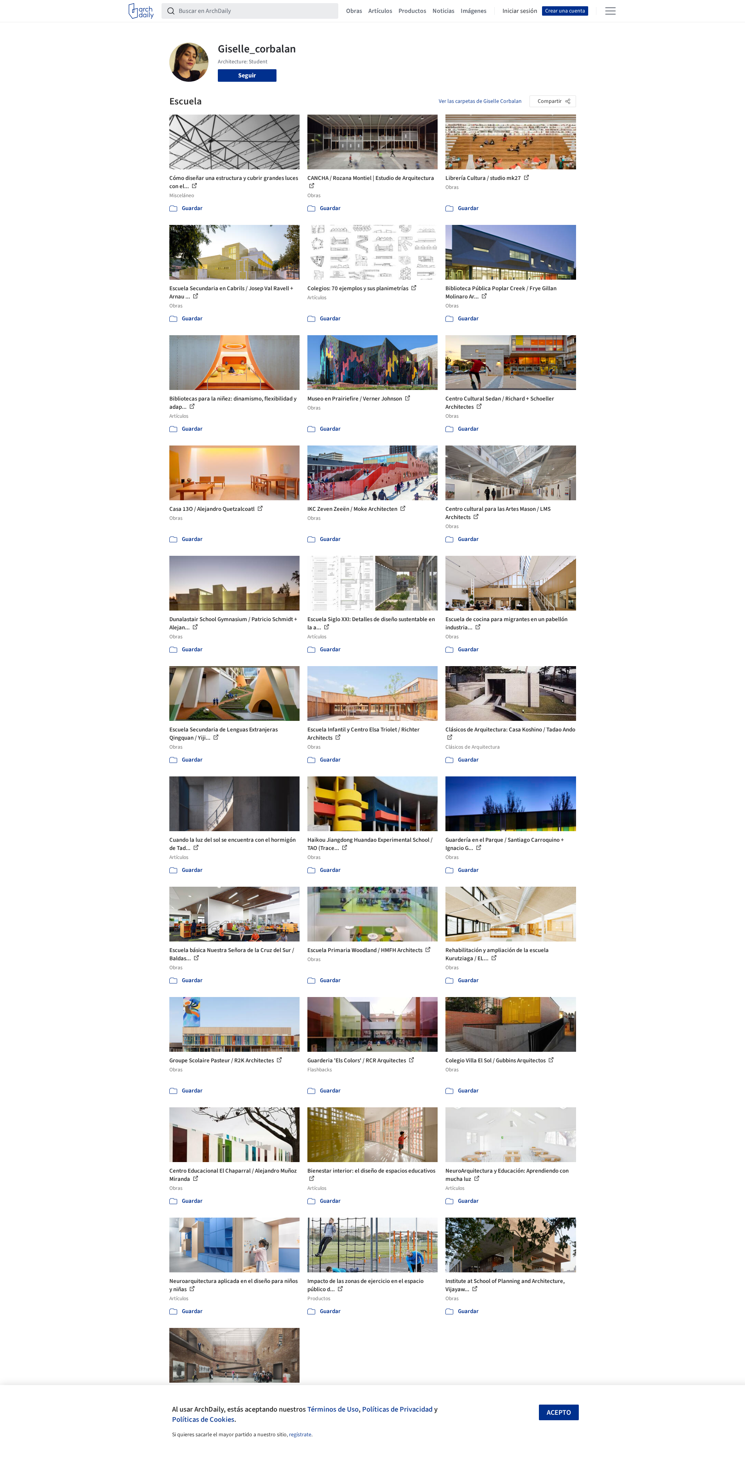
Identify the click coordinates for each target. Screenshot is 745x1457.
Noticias (443, 11)
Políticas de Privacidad (397, 1409)
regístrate (300, 1435)
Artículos (380, 11)
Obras (354, 11)
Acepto (559, 1412)
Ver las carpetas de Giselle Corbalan (480, 101)
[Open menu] (610, 11)
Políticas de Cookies (203, 1419)
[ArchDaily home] (141, 11)
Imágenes (473, 11)
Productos (412, 11)
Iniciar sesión (520, 11)
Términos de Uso (333, 1409)
